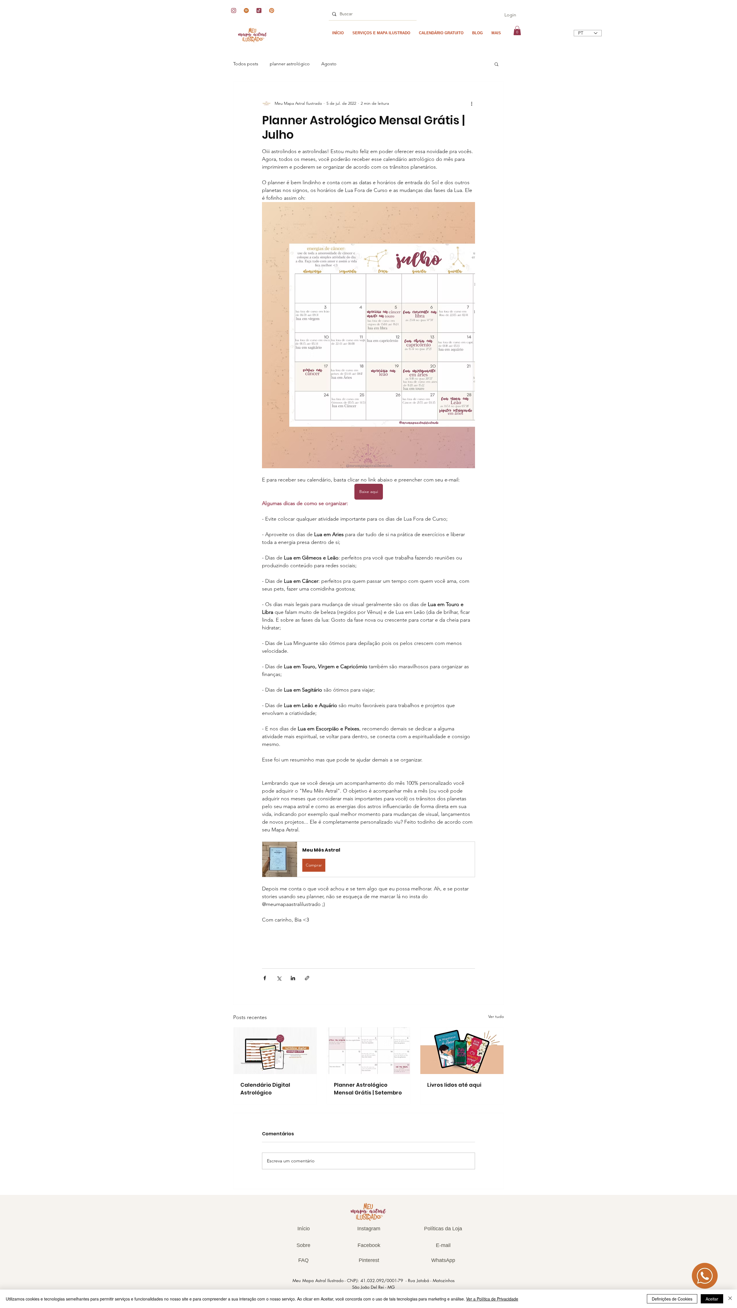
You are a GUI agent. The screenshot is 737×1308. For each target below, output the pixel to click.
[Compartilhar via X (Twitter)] (279, 978)
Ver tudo (496, 1016)
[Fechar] (730, 1298)
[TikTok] (259, 10)
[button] (517, 30)
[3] (246, 10)
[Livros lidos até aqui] (462, 1050)
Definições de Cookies (672, 1299)
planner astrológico (290, 63)
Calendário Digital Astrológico (265, 1088)
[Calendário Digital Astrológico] (275, 1050)
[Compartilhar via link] (307, 978)
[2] (233, 10)
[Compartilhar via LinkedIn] (293, 978)
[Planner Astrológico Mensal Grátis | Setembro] (368, 1050)
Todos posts (245, 63)
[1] (271, 10)
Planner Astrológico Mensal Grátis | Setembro (368, 1088)
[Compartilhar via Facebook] (264, 978)
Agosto (329, 63)
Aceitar (712, 1299)
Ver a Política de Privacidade (492, 1299)
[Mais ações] (471, 103)
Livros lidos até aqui (454, 1084)
